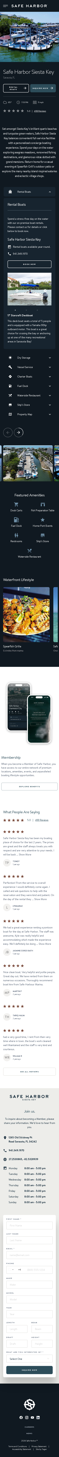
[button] (5, 6)
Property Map (24, 414)
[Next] (18, 432)
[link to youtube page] (32, 1418)
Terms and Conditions (17, 1446)
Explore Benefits (29, 786)
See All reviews (29, 1071)
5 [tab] (35, 316)
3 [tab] (40, 311)
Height (35, 1337)
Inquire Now (40, 88)
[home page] (29, 6)
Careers (29, 1427)
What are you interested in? (25, 1352)
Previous (15, 289)
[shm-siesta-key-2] (28, 463)
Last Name (12, 1234)
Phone (10, 1263)
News (29, 1433)
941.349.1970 (16, 1150)
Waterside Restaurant (28, 395)
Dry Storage (23, 357)
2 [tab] (29, 311)
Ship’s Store (23, 405)
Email (10, 1249)
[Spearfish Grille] (26, 622)
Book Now (29, 264)
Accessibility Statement (21, 1449)
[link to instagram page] (26, 1418)
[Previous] (8, 432)
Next (43, 289)
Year (9, 1308)
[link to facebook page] (21, 1418)
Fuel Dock (22, 386)
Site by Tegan (41, 1449)
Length (10, 1322)
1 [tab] (18, 311)
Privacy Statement (39, 1446)
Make (9, 1278)
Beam (34, 1322)
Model (10, 1293)
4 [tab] (24, 316)
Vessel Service (25, 367)
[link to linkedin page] (38, 1418)
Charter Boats (24, 376)
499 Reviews (40, 111)
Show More (25, 854)
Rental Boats (13, 88)
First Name (13, 1219)
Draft (9, 1337)
